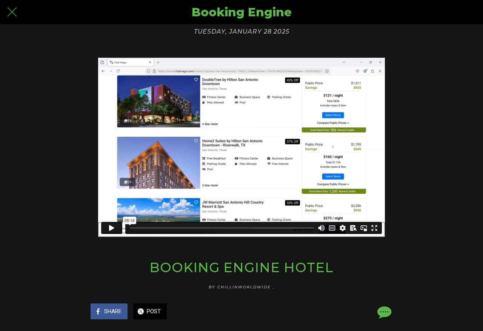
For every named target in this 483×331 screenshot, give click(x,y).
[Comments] (383, 312)
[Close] (12, 12)
